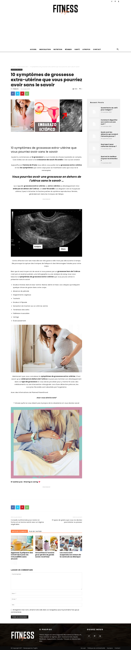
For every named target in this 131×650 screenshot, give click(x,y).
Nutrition (58, 49)
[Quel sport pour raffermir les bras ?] (94, 148)
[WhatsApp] (27, 94)
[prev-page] (12, 563)
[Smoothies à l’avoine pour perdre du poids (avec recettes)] (46, 543)
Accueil (33, 49)
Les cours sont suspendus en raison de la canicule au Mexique (70, 554)
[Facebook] (111, 1)
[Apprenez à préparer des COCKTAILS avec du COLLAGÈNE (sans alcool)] (22, 543)
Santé (77, 49)
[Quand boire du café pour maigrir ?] (94, 112)
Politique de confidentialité (96, 648)
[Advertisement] (65, 31)
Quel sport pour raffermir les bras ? (109, 145)
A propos (86, 49)
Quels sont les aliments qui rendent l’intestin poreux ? (109, 134)
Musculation (45, 49)
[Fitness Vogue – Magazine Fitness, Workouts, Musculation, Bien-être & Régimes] (65, 10)
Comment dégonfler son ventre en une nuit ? (109, 122)
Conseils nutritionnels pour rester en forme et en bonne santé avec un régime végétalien (27, 522)
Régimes (68, 49)
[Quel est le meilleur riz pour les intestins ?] (94, 161)
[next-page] (15, 563)
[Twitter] (18, 94)
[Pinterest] (115, 1)
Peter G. (16, 89)
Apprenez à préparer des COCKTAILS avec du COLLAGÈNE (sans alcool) (22, 555)
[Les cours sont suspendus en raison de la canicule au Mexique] (71, 543)
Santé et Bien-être (22, 67)
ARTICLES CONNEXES (19, 531)
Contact (97, 49)
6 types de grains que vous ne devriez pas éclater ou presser (67, 521)
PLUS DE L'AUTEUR (35, 531)
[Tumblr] (118, 1)
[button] (117, 50)
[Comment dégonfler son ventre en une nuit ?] (94, 124)
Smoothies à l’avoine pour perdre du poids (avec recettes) (44, 554)
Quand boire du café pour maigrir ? (109, 109)
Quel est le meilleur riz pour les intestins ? (109, 159)
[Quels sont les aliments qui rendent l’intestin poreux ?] (94, 136)
